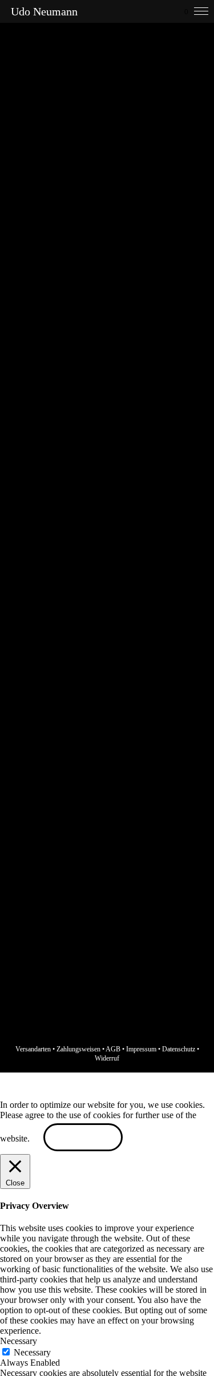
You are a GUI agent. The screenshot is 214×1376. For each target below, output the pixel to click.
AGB (113, 1049)
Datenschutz (178, 1049)
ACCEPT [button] (83, 1138)
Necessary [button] (18, 1341)
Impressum (141, 1049)
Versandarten (33, 1049)
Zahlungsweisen (78, 1049)
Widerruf (107, 1058)
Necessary (32, 1352)
